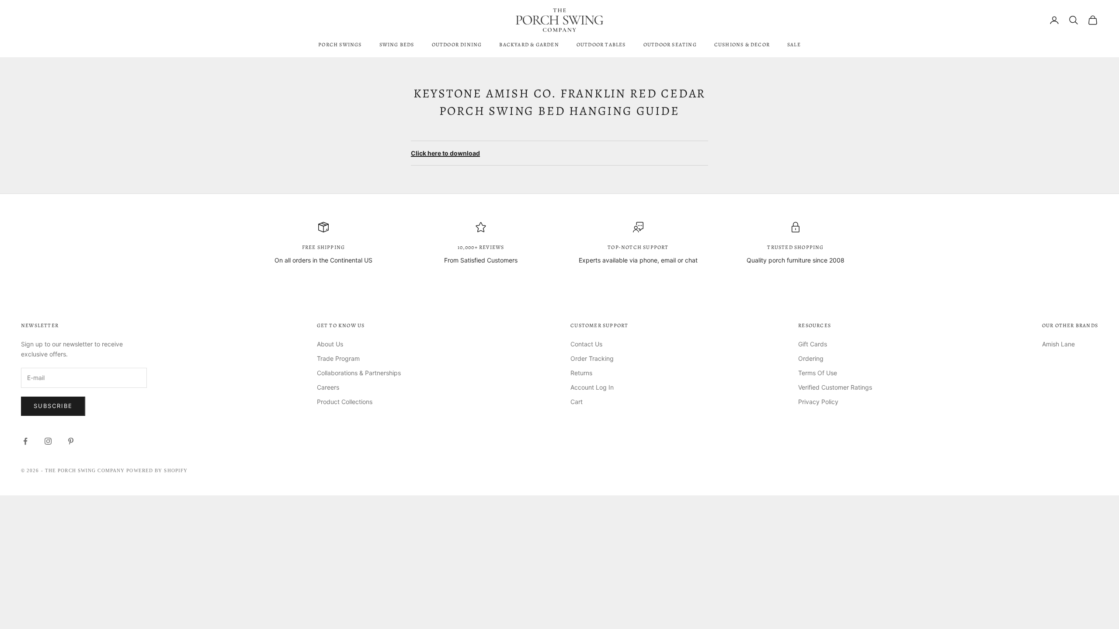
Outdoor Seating (670, 44)
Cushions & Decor (742, 44)
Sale (794, 44)
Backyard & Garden (529, 44)
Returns (581, 373)
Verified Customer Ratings (835, 387)
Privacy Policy (818, 401)
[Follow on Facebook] (25, 441)
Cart (576, 401)
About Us (330, 344)
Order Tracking (592, 358)
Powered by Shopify (157, 470)
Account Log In (592, 387)
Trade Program (338, 358)
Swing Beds (396, 44)
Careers (328, 387)
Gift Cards (812, 344)
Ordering (811, 358)
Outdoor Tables (601, 44)
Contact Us (586, 344)
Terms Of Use (817, 373)
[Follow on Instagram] (48, 441)
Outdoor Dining (457, 44)
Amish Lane (1058, 344)
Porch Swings (339, 44)
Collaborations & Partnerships (359, 373)
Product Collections (344, 401)
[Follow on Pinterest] (70, 441)
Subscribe (53, 405)
